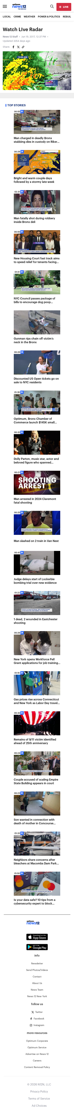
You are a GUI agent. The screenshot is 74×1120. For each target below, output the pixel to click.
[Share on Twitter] (18, 47)
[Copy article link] (23, 47)
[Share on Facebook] (13, 47)
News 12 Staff (10, 37)
